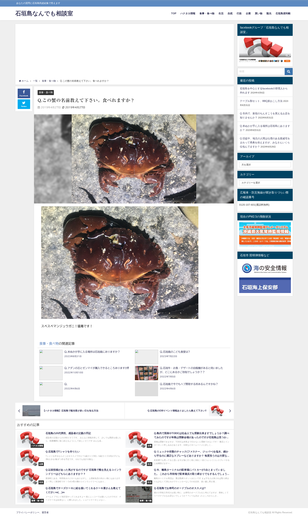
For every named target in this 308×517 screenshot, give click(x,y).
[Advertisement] (124, 52)
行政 (239, 13)
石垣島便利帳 (283, 13)
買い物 (258, 13)
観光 (268, 13)
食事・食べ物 (206, 13)
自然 (230, 13)
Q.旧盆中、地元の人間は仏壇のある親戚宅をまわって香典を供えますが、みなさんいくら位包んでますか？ (265, 142)
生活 (221, 13)
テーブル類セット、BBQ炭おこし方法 (261, 101)
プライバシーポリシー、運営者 (32, 512)
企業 (248, 13)
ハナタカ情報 (187, 13)
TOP (173, 13)
